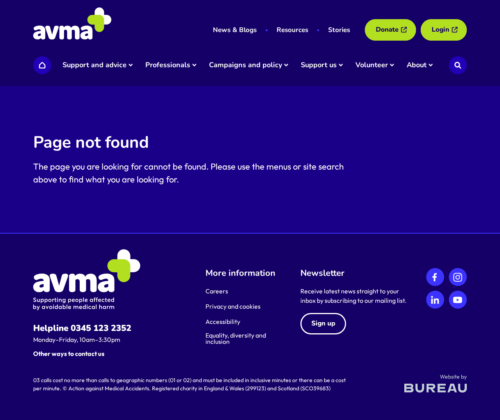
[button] (97, 65)
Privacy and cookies (233, 306)
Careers (216, 291)
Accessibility (222, 321)
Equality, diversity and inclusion (235, 338)
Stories (339, 29)
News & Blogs (235, 29)
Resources (292, 29)
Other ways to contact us (68, 353)
